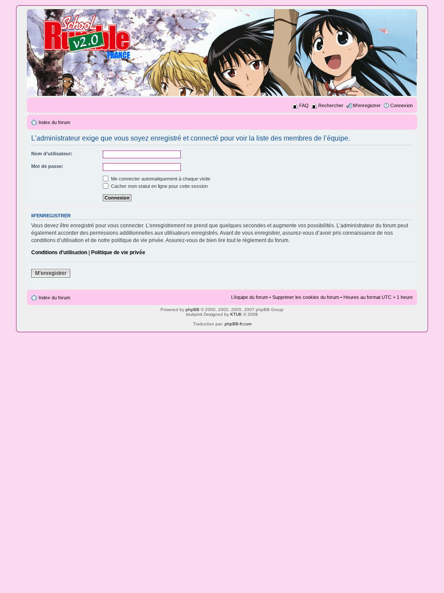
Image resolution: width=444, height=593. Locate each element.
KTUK (236, 314)
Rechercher (330, 105)
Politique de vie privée (118, 252)
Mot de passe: (47, 166)
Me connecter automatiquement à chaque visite (160, 178)
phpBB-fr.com (238, 323)
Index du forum (54, 122)
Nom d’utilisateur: (51, 153)
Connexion (401, 105)
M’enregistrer (367, 105)
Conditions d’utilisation (59, 252)
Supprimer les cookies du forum (305, 297)
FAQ (304, 105)
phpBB (192, 309)
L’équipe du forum (249, 297)
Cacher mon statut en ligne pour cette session (159, 186)
